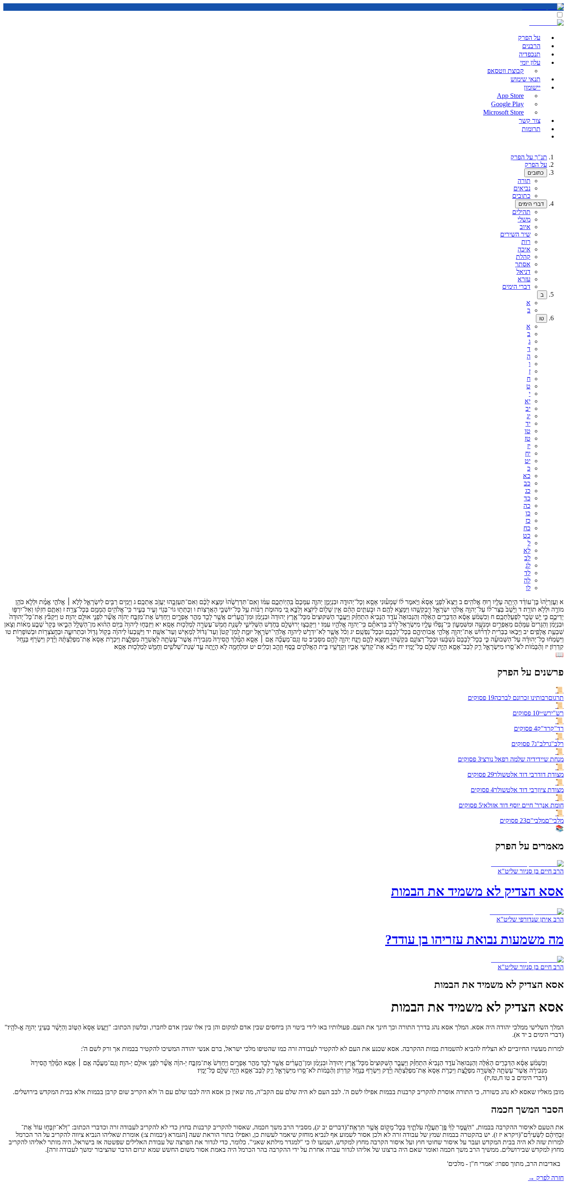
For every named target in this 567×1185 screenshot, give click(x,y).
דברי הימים (531, 204)
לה (527, 580)
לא (526, 550)
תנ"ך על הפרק (529, 157)
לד (527, 572)
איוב (525, 226)
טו (541, 318)
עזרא (524, 279)
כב (527, 483)
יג (528, 415)
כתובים (536, 173)
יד (527, 423)
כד (527, 498)
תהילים (521, 211)
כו (527, 513)
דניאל (523, 271)
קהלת (523, 256)
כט (526, 535)
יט (527, 460)
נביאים (521, 188)
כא (526, 475)
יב (527, 408)
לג (527, 565)
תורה (524, 180)
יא (527, 401)
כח (526, 528)
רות (525, 241)
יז (528, 445)
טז (527, 438)
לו (528, 587)
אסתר (522, 264)
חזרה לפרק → (546, 1177)
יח (527, 453)
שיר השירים (515, 234)
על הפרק (536, 164)
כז (527, 520)
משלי (524, 219)
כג (527, 490)
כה (526, 505)
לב (527, 557)
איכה (524, 249)
